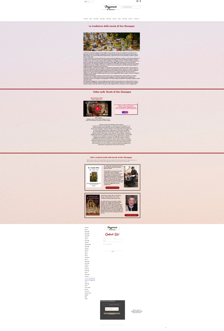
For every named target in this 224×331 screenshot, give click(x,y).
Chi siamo (87, 257)
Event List (87, 268)
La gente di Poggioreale (89, 280)
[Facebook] (140, 1)
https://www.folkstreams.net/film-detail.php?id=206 (126, 108)
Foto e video (87, 287)
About (86, 229)
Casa (86, 282)
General (86, 237)
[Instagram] (137, 1)
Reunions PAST (88, 293)
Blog (86, 297)
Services (87, 227)
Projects (86, 265)
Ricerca (86, 289)
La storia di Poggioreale (89, 278)
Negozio (86, 295)
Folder (86, 298)
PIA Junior (87, 291)
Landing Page (88, 244)
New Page (87, 231)
